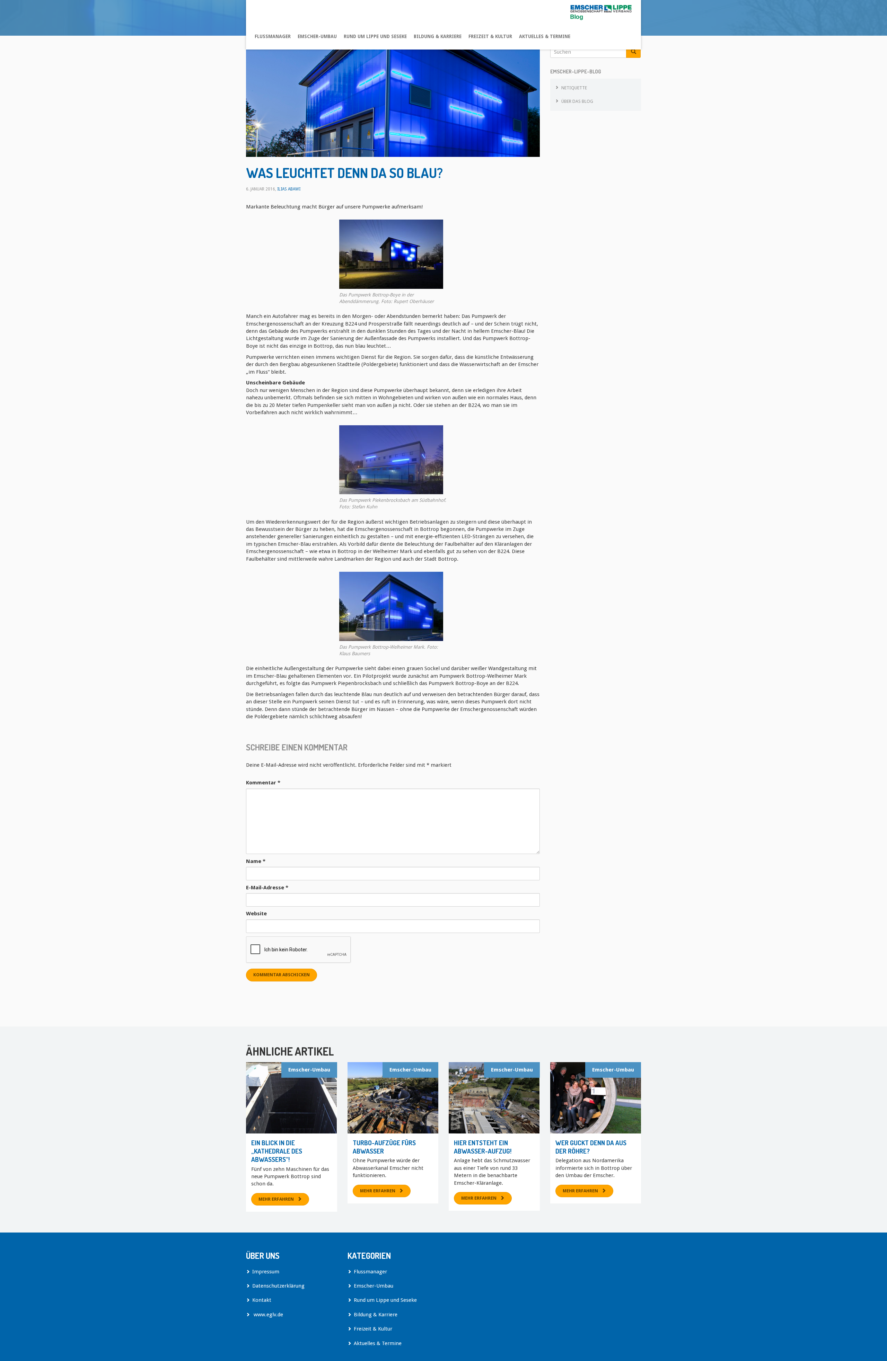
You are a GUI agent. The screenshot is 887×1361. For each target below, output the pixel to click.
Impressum (265, 1272)
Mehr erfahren (276, 1199)
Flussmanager (273, 36)
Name (255, 861)
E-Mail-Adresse (267, 887)
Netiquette (574, 87)
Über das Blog (577, 101)
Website (256, 913)
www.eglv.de (267, 1314)
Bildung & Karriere (438, 36)
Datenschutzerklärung (278, 1286)
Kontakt (261, 1300)
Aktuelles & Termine (544, 36)
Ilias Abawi (288, 189)
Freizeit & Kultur (490, 36)
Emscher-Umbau (317, 36)
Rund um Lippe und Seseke (375, 36)
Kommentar (263, 783)
